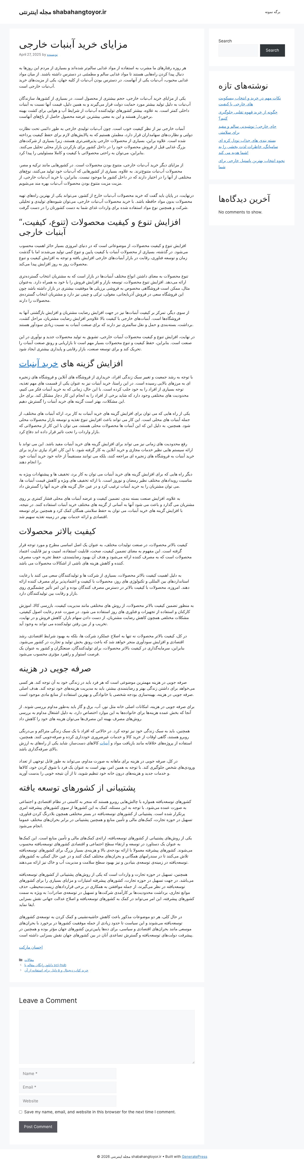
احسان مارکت (31, 947)
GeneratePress (194, 1156)
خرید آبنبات (38, 363)
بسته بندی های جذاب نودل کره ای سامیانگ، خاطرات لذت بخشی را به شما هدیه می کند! (248, 146)
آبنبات (104, 743)
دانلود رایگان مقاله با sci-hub (45, 965)
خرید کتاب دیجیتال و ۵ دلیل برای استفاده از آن (56, 970)
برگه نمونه (272, 12)
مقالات (29, 960)
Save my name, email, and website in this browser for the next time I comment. (100, 1112)
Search (225, 41)
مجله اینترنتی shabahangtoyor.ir (62, 11)
